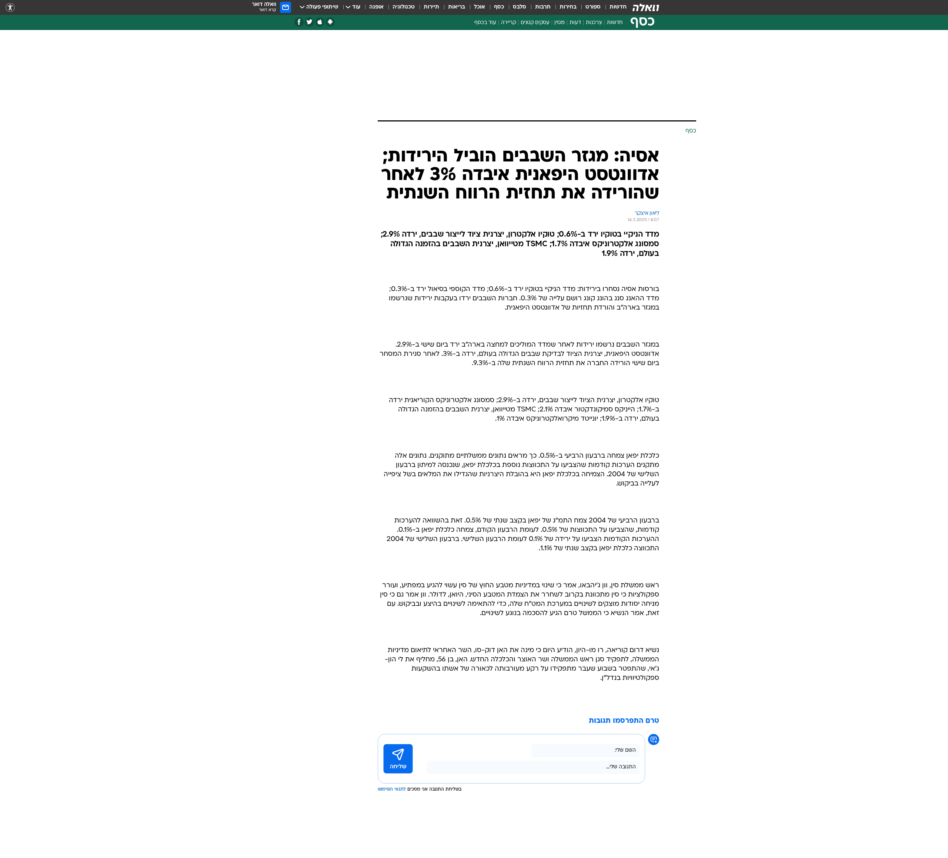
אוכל (479, 7)
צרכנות (594, 22)
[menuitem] (614, 7)
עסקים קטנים (535, 22)
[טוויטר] (309, 22)
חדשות (618, 7)
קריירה (508, 22)
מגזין (559, 22)
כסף (499, 7)
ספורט (593, 7)
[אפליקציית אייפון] (319, 22)
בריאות (456, 7)
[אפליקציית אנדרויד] (330, 22)
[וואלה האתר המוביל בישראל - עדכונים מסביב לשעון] (645, 7)
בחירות (568, 7)
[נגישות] (10, 7)
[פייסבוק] (299, 22)
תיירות (431, 7)
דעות (575, 22)
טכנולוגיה (404, 7)
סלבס (519, 7)
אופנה (376, 7)
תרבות (543, 7)
